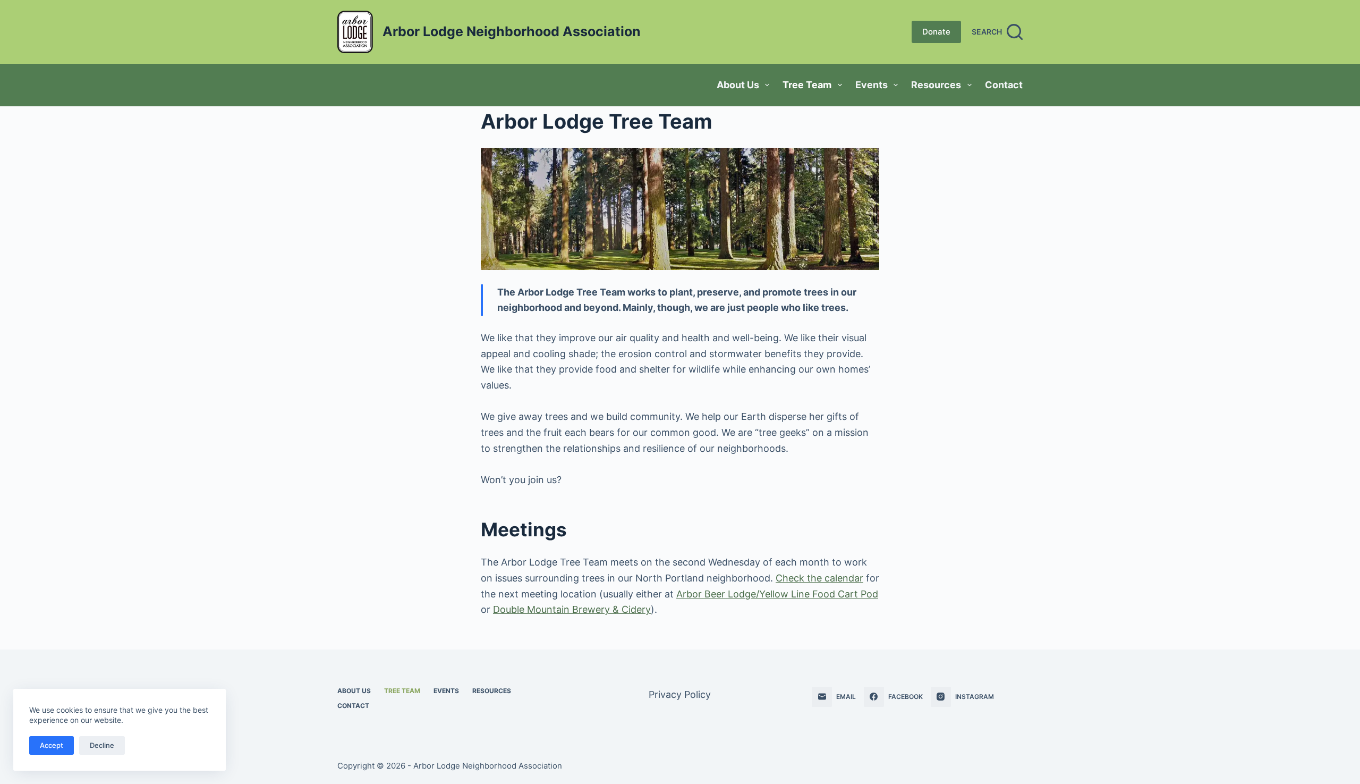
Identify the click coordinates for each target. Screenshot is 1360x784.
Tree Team (807, 84)
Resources (936, 84)
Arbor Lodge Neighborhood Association (511, 31)
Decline (102, 745)
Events (871, 84)
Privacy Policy (680, 694)
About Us (738, 84)
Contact (1004, 84)
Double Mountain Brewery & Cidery (572, 609)
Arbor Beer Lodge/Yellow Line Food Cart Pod (777, 594)
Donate (936, 32)
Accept (51, 745)
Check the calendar (819, 578)
